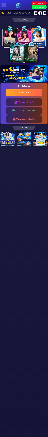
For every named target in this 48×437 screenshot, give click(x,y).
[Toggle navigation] (3, 5)
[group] (24, 73)
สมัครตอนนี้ (24, 92)
